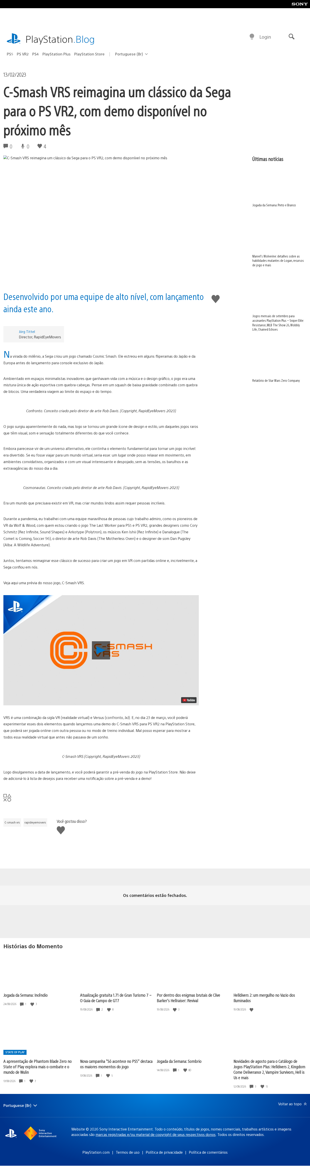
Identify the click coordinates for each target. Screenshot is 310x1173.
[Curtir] (32, 1004)
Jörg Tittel (27, 331)
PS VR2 (23, 54)
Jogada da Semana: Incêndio (25, 995)
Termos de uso (128, 1152)
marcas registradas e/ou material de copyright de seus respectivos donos (156, 1134)
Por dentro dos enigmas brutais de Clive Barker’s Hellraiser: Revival (188, 997)
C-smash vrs (12, 822)
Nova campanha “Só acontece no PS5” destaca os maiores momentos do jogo (116, 1063)
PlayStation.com (96, 1152)
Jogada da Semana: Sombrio (179, 1061)
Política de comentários (208, 1152)
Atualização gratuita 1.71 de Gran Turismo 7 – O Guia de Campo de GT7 (116, 997)
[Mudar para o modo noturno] (252, 37)
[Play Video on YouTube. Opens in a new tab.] (189, 700)
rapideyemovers (35, 822)
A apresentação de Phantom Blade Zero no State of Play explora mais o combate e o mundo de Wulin (37, 1066)
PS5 (10, 54)
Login (265, 37)
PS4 (35, 54)
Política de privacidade (164, 1152)
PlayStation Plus (56, 54)
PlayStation (60, 38)
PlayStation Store (89, 54)
